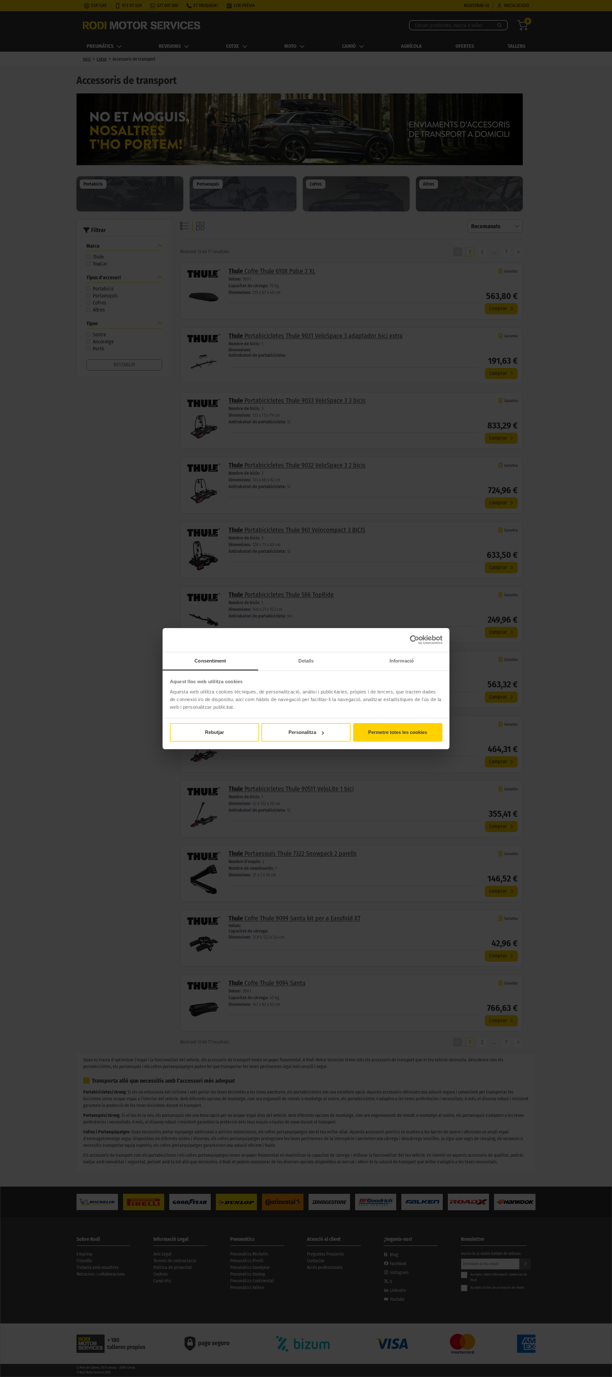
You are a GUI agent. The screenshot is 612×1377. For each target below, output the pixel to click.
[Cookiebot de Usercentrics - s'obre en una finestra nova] (414, 640)
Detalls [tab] (306, 660)
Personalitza (302, 732)
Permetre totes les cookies (397, 732)
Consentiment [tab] (210, 660)
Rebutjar (214, 732)
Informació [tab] (402, 660)
